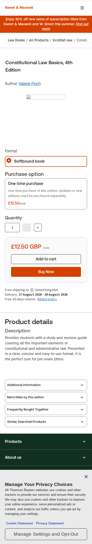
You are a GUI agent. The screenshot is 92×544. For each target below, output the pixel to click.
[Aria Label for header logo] (19, 7)
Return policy (47, 299)
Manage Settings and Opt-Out (46, 534)
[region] (46, 507)
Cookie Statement (19, 523)
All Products (39, 40)
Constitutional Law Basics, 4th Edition (83, 40)
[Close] (86, 476)
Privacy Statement (49, 523)
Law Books (16, 40)
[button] (46, 441)
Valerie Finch (30, 83)
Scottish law (62, 40)
